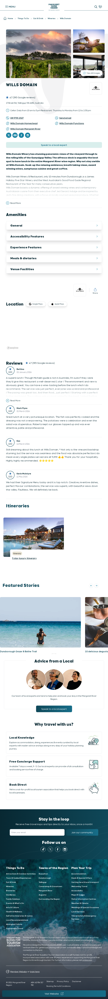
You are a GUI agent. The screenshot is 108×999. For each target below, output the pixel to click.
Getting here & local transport (85, 882)
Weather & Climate (79, 903)
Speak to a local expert (54, 144)
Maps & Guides (78, 895)
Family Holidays (13, 899)
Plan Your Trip (81, 867)
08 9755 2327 (17, 118)
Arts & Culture (12, 907)
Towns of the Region (53, 867)
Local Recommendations (17, 920)
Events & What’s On (15, 903)
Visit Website (52, 993)
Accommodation (78, 874)
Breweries (10, 890)
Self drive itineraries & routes (19, 916)
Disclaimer (76, 981)
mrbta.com (87, 960)
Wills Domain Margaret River (25, 128)
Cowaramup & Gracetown (50, 886)
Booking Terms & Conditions (58, 986)
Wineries (10, 886)
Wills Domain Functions (71, 123)
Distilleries (11, 895)
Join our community (82, 832)
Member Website (18, 971)
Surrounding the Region (49, 899)
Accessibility (77, 890)
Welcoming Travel (79, 886)
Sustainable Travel (14, 928)
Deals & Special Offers (81, 878)
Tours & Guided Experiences (18, 878)
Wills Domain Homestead (24, 123)
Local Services (78, 911)
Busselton (43, 874)
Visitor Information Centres (83, 899)
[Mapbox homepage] (12, 347)
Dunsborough (45, 878)
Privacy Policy (63, 981)
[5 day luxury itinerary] (43, 537)
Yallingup (42, 882)
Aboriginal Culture (14, 924)
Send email (65, 118)
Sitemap (50, 981)
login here (35, 971)
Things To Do (15, 867)
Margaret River (45, 890)
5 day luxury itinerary (24, 558)
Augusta (42, 895)
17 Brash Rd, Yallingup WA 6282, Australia (24, 103)
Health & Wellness (14, 911)
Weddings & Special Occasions (85, 907)
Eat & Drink (11, 882)
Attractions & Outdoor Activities (21, 874)
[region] (54, 330)
